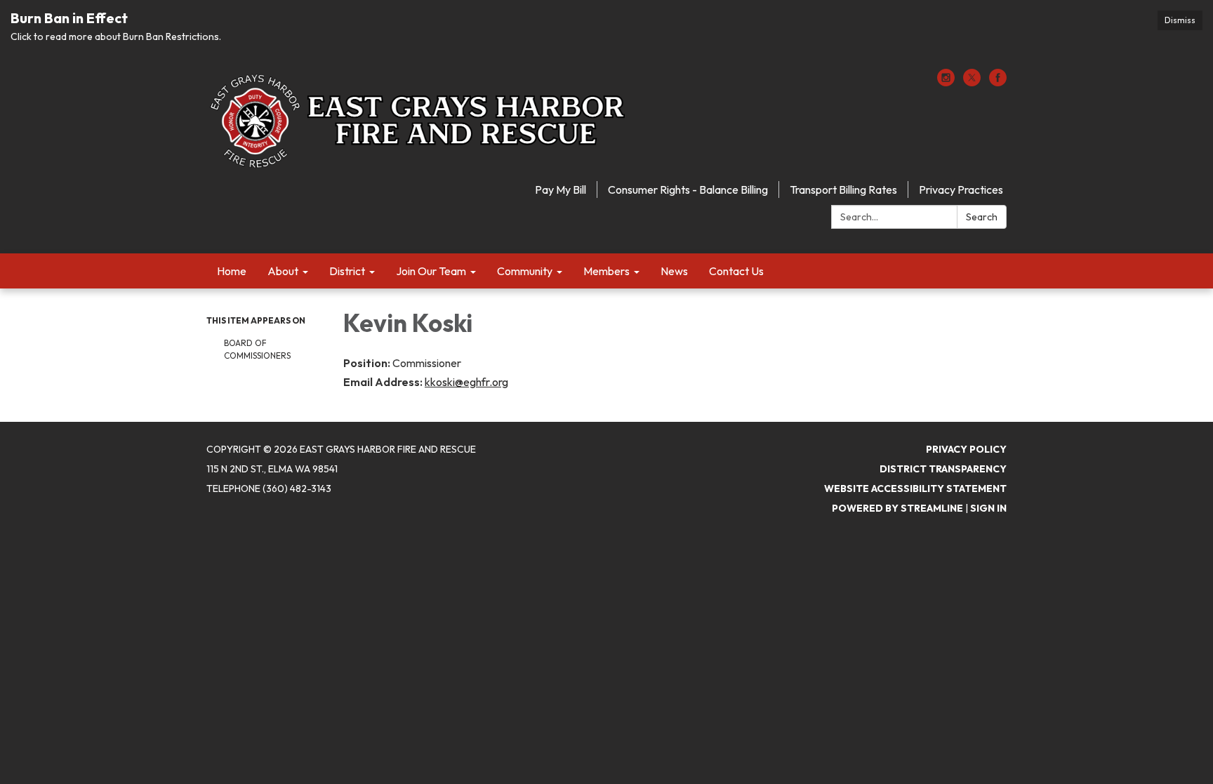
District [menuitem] (347, 271)
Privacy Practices (961, 189)
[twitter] (972, 82)
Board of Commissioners (257, 349)
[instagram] (946, 82)
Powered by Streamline (897, 508)
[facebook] (998, 82)
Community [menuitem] (524, 271)
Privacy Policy (966, 449)
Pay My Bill (560, 189)
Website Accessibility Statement (915, 488)
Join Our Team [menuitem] (431, 271)
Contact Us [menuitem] (736, 271)
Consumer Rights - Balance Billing (688, 189)
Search (981, 217)
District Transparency (943, 469)
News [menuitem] (674, 271)
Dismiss (1180, 20)
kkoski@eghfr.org (466, 382)
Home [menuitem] (231, 271)
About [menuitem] (282, 271)
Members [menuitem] (606, 271)
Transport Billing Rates (843, 189)
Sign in (988, 508)
